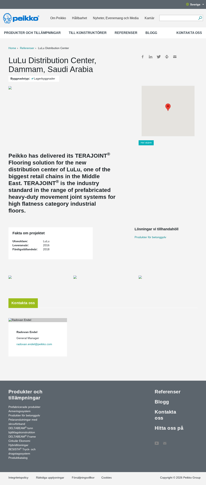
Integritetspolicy (18, 477)
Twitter (159, 57)
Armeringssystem (19, 411)
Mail (175, 57)
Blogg (151, 33)
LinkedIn (151, 57)
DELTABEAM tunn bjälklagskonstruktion (21, 430)
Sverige (195, 4)
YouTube (157, 441)
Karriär (149, 18)
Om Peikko (58, 18)
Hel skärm (146, 142)
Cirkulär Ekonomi (19, 440)
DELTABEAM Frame (22, 436)
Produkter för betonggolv (150, 237)
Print (167, 57)
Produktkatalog (18, 457)
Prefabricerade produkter (24, 407)
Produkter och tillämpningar (32, 33)
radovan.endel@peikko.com (34, 344)
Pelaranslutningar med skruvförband (22, 421)
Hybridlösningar (18, 445)
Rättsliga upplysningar (50, 477)
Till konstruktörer (88, 33)
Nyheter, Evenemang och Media (116, 18)
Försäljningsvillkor (83, 477)
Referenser (126, 33)
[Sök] (200, 18)
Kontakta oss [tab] (23, 303)
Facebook (143, 57)
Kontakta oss (189, 33)
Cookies (106, 477)
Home (12, 48)
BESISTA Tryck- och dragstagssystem (22, 451)
